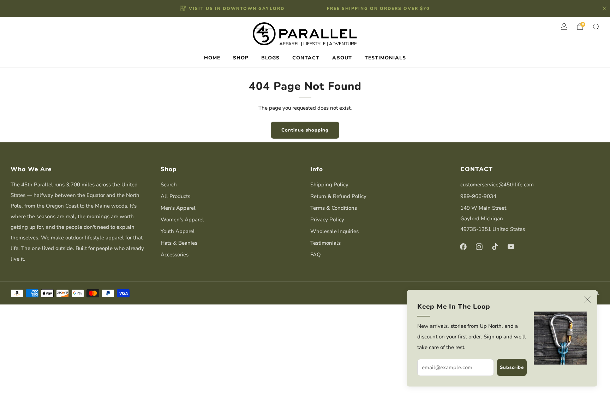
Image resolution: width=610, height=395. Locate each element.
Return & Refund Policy (338, 196)
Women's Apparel (182, 219)
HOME (212, 57)
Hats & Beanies (179, 242)
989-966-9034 (478, 196)
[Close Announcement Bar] (604, 8)
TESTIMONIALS (385, 57)
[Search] (595, 26)
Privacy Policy (327, 219)
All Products (175, 196)
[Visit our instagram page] (479, 247)
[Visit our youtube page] (511, 247)
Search (169, 184)
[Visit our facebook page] (463, 247)
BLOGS (270, 57)
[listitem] (233, 8)
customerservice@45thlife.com (497, 184)
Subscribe (512, 367)
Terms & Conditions (333, 207)
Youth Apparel (178, 231)
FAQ (315, 254)
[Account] (564, 26)
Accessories (175, 254)
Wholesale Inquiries (334, 231)
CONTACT (305, 57)
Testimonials (325, 242)
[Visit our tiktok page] (495, 247)
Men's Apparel (178, 207)
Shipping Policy (329, 184)
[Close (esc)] (587, 299)
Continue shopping (305, 130)
